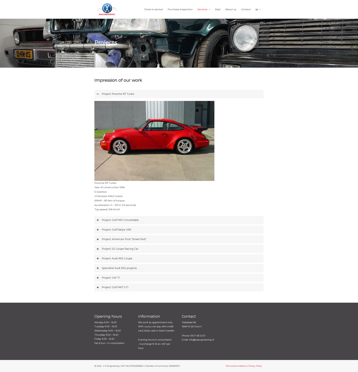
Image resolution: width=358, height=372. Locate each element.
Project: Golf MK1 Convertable (120, 220)
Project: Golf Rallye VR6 (116, 229)
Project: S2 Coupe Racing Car (120, 248)
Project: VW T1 (111, 277)
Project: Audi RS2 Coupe (117, 258)
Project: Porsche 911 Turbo (118, 93)
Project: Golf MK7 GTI (115, 287)
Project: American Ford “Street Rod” (124, 239)
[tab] (179, 94)
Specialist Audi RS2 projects (119, 268)
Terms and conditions (236, 366)
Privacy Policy (255, 366)
